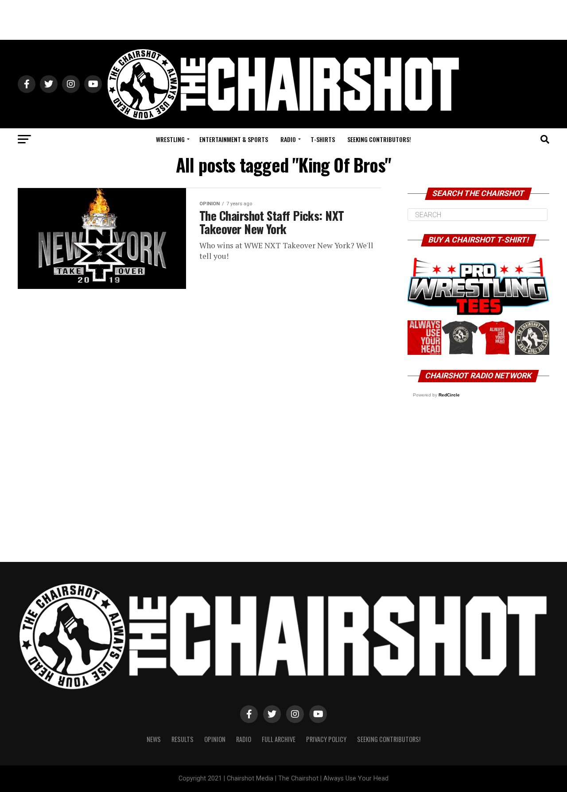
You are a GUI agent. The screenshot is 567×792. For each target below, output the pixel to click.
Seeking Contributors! (379, 139)
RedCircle (449, 394)
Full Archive (278, 739)
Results (182, 739)
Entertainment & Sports (233, 139)
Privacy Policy (326, 739)
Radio (288, 139)
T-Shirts (323, 139)
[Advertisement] (283, 20)
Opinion (214, 739)
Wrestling (170, 139)
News (154, 739)
